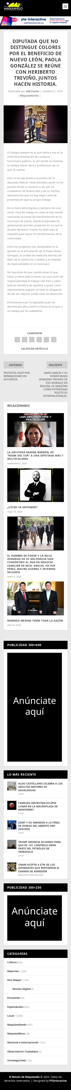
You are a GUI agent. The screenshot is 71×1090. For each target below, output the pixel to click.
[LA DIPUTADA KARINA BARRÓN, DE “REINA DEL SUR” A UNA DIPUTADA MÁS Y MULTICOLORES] (35, 430)
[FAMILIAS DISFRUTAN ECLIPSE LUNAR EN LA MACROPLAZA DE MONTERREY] (11, 805)
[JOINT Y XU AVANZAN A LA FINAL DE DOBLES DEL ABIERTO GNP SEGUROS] (11, 824)
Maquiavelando (29, 95)
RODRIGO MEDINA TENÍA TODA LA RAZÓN (35, 620)
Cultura (12, 962)
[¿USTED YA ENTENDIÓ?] (35, 485)
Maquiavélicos (16, 1033)
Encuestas (13, 997)
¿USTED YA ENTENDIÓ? (22, 507)
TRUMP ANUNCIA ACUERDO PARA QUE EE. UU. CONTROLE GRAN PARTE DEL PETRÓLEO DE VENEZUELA (39, 847)
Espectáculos (15, 1007)
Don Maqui (14, 980)
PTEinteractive (58, 1080)
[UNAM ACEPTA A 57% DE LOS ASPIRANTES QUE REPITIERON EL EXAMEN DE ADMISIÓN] (11, 867)
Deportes (13, 971)
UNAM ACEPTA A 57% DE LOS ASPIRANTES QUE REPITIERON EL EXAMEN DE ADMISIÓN (39, 868)
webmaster (33, 91)
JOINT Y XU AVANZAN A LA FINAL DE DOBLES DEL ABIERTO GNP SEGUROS (39, 826)
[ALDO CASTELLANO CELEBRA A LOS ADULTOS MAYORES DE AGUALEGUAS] (11, 785)
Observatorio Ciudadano (22, 1051)
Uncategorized (16, 1060)
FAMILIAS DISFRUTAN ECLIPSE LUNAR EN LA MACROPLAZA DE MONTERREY (38, 806)
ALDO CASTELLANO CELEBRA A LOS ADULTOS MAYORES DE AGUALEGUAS (40, 787)
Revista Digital (22, 989)
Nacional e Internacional (30, 874)
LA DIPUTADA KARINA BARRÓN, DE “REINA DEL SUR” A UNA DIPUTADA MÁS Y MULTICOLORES (35, 455)
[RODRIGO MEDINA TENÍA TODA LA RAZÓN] (35, 598)
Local (20, 793)
